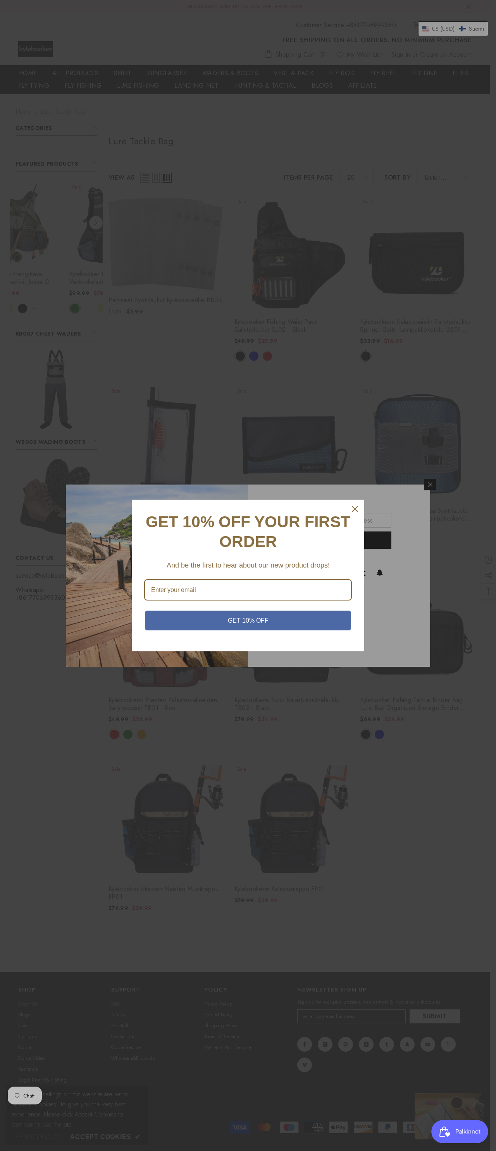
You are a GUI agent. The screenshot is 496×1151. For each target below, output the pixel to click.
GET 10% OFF (248, 620)
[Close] (355, 509)
